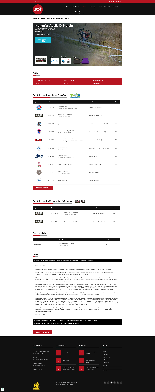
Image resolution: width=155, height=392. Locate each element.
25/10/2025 (51, 115)
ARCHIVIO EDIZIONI (58, 19)
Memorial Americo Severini (65, 164)
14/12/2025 (51, 164)
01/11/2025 (51, 123)
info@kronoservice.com (39, 365)
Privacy (35, 369)
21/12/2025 (51, 172)
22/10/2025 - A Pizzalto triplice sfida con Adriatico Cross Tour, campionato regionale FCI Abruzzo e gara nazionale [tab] (66, 320)
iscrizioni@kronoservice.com (40, 359)
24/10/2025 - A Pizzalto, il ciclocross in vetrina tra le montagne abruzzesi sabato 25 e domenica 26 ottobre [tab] (64, 260)
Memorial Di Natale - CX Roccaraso (73, 221)
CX (116, 107)
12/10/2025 (51, 107)
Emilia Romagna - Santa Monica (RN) (98, 123)
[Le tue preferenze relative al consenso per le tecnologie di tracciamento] (2, 389)
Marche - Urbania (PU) (95, 172)
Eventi (85, 6)
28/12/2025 (51, 180)
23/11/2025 (51, 148)
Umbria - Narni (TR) (94, 156)
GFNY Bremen (66, 360)
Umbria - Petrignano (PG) (96, 107)
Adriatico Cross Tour (58, 95)
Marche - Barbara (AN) (95, 164)
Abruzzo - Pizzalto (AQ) (95, 115)
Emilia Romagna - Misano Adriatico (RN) (99, 148)
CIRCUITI (49, 19)
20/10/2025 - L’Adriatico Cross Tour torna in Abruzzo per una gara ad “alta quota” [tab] (57, 323)
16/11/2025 (51, 132)
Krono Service (75, 6)
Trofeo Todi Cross (62, 180)
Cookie (40, 369)
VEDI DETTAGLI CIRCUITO (43, 188)
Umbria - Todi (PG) (94, 180)
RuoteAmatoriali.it (40, 314)
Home (67, 6)
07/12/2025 (51, 156)
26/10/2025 (54, 221)
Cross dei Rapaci (66, 352)
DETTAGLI (43, 19)
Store (100, 6)
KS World (107, 6)
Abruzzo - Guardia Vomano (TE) (97, 132)
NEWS (67, 19)
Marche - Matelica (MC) (95, 140)
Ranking (92, 6)
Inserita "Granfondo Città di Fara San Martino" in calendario (92, 360)
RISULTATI (36, 19)
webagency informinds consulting (64, 384)
